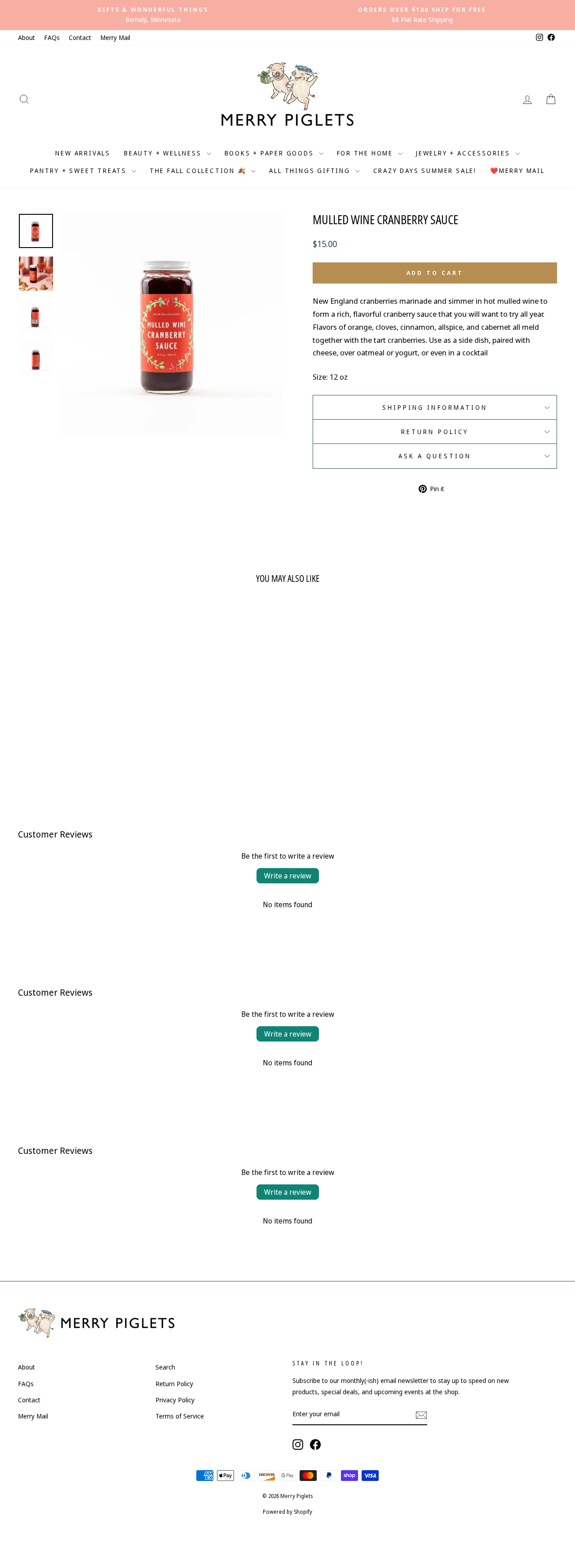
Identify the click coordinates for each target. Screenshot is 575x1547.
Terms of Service (179, 1416)
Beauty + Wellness (164, 153)
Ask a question (434, 456)
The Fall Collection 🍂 (199, 170)
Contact (80, 37)
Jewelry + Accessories (464, 153)
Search (165, 1367)
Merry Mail (115, 37)
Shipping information (435, 407)
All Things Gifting (311, 170)
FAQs (52, 37)
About (26, 37)
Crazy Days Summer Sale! (425, 170)
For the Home (366, 153)
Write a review (287, 876)
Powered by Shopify (287, 1512)
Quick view (81, 721)
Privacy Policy (175, 1400)
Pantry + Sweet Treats (79, 170)
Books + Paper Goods (271, 153)
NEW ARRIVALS (83, 153)
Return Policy (435, 431)
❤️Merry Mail (517, 170)
